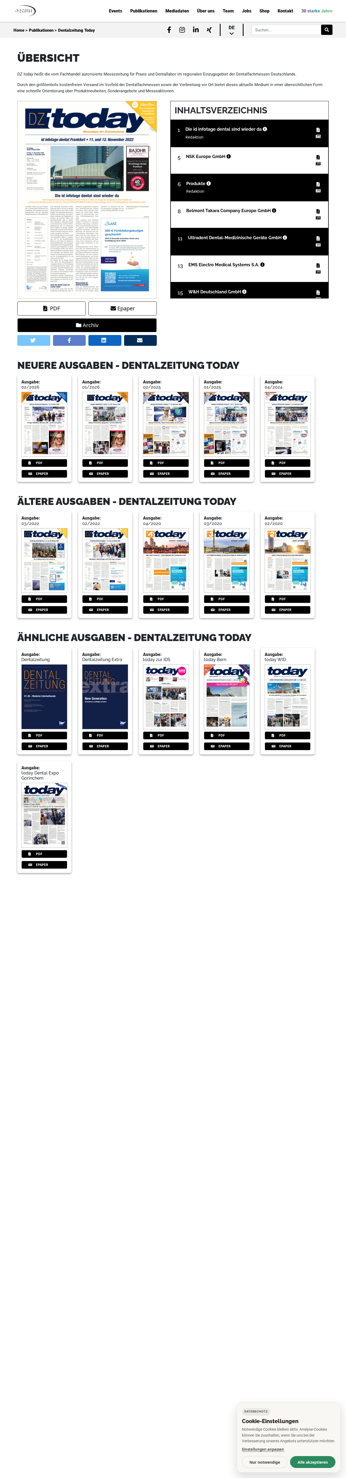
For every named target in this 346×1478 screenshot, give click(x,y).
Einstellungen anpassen (263, 1449)
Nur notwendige (264, 1462)
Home (19, 30)
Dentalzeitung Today (76, 30)
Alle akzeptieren (313, 1462)
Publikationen (41, 30)
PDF (55, 308)
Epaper (126, 308)
